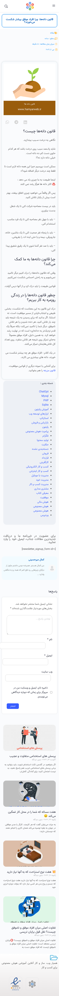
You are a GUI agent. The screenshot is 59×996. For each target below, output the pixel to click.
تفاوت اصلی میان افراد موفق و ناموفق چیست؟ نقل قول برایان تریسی (33, 929)
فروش (45, 453)
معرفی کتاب (42, 493)
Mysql (45, 396)
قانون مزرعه (49, 370)
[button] (25, 122)
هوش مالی (43, 502)
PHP (46, 400)
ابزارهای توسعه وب (39, 414)
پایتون (45, 427)
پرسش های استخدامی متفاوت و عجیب (33, 756)
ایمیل (48, 655)
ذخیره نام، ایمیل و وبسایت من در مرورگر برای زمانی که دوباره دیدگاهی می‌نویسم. (29, 692)
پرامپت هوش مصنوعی (37, 431)
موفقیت (44, 497)
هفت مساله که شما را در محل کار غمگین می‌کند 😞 (32, 814)
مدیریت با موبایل (40, 475)
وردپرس (44, 515)
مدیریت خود (42, 480)
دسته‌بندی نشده (40, 449)
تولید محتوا (43, 440)
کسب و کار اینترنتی (39, 471)
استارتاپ (44, 418)
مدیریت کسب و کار (39, 484)
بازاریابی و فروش (40, 423)
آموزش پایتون (42, 409)
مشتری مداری (41, 489)
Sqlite (45, 405)
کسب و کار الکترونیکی (37, 467)
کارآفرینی (44, 462)
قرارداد (45, 458)
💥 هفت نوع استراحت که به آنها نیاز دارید (31, 872)
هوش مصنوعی (41, 506)
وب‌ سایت (46, 672)
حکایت (45, 445)
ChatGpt (44, 392)
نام (49, 639)
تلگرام (45, 436)
